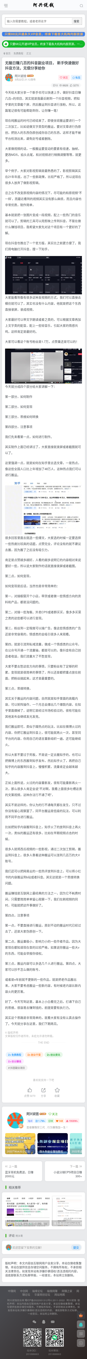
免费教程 (18, 53)
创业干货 (36, 1054)
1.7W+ (41, 1120)
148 (61, 1120)
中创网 (24, 1291)
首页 (8, 53)
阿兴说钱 (20, 76)
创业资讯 (55, 1054)
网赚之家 (67, 1291)
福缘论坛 (37, 1291)
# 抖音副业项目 (16, 1067)
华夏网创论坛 (42, 1294)
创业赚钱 (16, 1061)
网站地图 (59, 1294)
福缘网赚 (52, 1291)
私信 (77, 77)
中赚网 (12, 1291)
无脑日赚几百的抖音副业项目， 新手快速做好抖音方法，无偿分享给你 (42, 65)
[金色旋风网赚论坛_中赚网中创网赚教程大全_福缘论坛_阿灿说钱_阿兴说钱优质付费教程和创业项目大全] (44, 4)
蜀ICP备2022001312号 (37, 1300)
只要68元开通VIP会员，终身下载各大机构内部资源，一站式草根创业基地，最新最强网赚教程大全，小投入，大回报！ (47, 44)
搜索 (76, 21)
